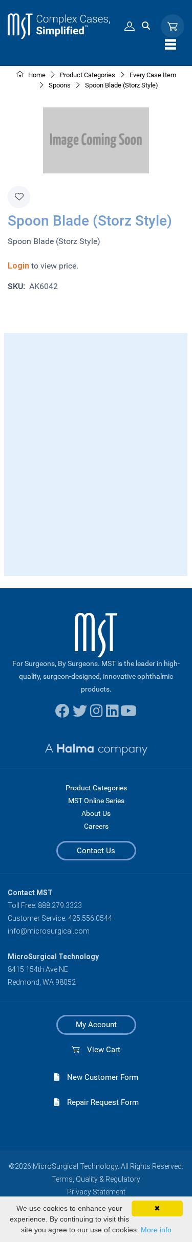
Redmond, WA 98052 (42, 982)
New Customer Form (98, 1077)
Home (36, 75)
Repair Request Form (99, 1102)
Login (18, 266)
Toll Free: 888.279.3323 (45, 905)
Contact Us (96, 850)
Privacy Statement (96, 1192)
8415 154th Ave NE (38, 969)
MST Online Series (96, 800)
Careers (96, 826)
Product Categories (96, 788)
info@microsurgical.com (49, 931)
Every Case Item (153, 75)
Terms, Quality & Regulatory (96, 1179)
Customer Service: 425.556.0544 (60, 918)
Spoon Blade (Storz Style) (121, 85)
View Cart (99, 1049)
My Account (96, 1024)
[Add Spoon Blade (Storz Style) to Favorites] (19, 197)
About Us (96, 813)
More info (156, 1230)
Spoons (60, 85)
